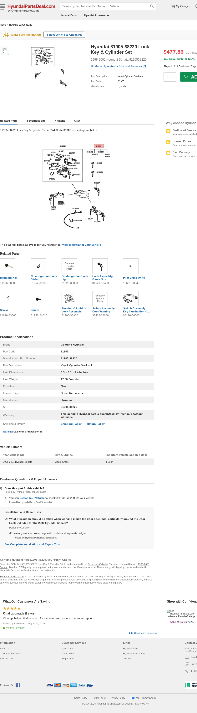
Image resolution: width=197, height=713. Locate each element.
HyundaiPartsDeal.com (12, 576)
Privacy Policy (117, 698)
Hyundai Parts (68, 15)
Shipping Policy (71, 423)
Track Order (68, 653)
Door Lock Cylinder (98, 564)
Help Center (68, 658)
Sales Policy (80, 698)
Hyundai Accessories (96, 15)
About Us (5, 648)
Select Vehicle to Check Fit (64, 34)
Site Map (127, 658)
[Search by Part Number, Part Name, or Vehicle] (152, 6)
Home (3, 24)
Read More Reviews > (146, 633)
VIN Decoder (6, 658)
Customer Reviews (10, 653)
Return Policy (96, 423)
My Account (67, 648)
